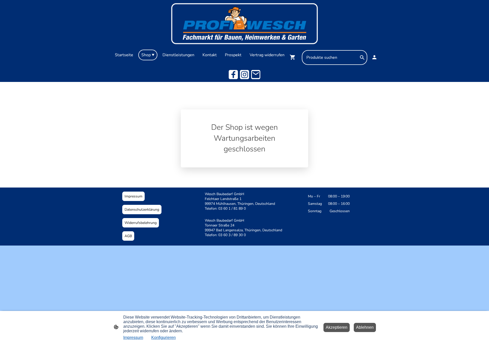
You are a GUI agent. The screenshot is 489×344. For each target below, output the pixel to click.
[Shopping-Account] (374, 57)
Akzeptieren (336, 327)
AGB (128, 236)
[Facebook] (233, 74)
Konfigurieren (163, 337)
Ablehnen (365, 327)
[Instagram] (244, 74)
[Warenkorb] (294, 57)
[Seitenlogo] (244, 24)
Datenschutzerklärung (142, 209)
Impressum (133, 196)
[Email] (255, 74)
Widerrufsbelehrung (141, 222)
